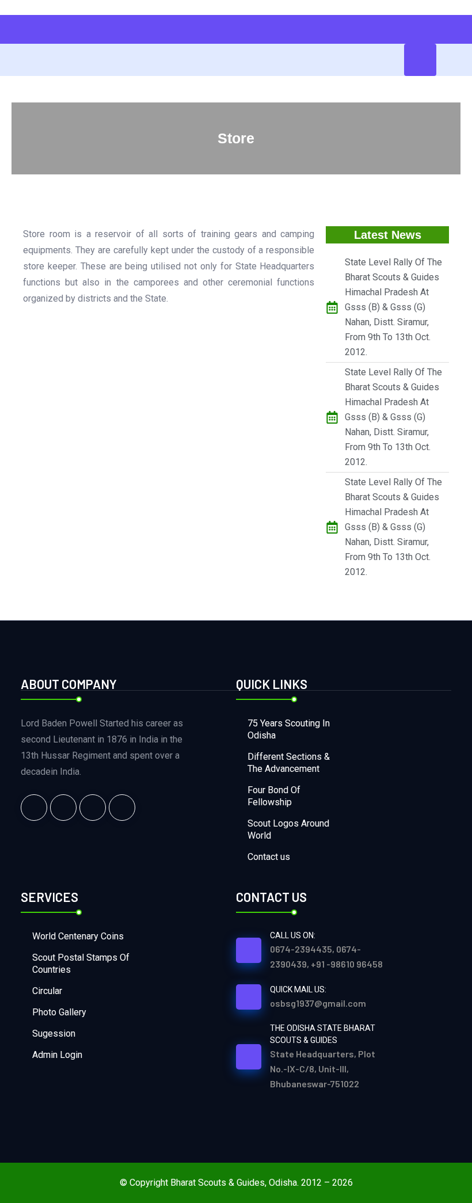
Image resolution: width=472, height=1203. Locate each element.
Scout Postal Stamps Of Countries (81, 963)
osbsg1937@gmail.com (318, 1003)
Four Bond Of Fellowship (274, 796)
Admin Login (57, 1054)
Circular (47, 990)
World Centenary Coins (78, 936)
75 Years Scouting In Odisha (289, 729)
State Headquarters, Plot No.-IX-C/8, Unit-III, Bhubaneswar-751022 (322, 1068)
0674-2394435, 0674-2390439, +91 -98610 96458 (326, 956)
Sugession (53, 1033)
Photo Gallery (59, 1012)
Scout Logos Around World (288, 829)
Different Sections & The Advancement (289, 762)
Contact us (269, 856)
